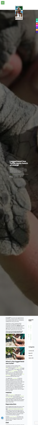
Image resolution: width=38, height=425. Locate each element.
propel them (11, 371)
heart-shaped (14, 370)
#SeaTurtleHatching (14, 177)
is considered (14, 378)
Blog (22, 176)
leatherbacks (17, 368)
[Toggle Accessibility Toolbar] (2, 418)
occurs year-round (13, 416)
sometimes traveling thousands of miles (15, 409)
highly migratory (11, 394)
